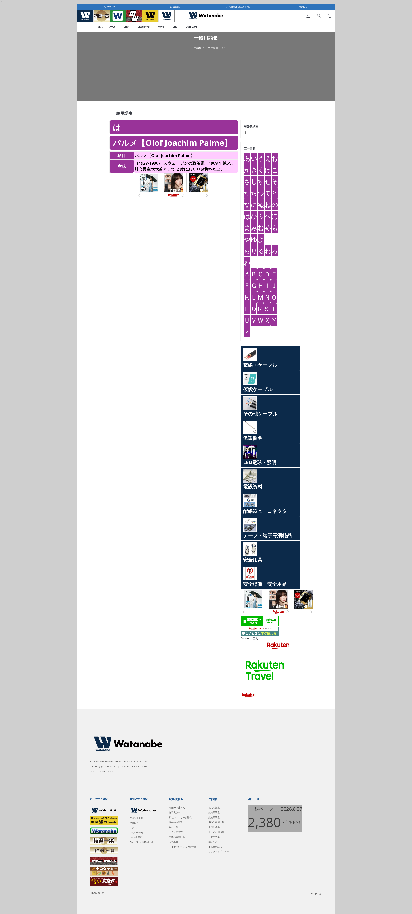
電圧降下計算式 (177, 807)
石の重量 (173, 841)
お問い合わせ (136, 832)
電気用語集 (214, 807)
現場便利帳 (144, 26)
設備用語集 (214, 817)
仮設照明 (252, 438)
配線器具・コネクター (267, 511)
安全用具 (252, 559)
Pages (112, 26)
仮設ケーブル (258, 389)
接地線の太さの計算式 (180, 817)
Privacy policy (97, 892)
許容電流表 (174, 812)
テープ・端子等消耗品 (267, 535)
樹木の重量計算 (177, 836)
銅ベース (173, 827)
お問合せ (303, 6)
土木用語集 (214, 827)
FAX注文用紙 (136, 837)
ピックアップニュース (219, 851)
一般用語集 (211, 48)
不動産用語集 (215, 846)
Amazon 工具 (249, 638)
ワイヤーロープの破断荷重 (182, 846)
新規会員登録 (174, 6)
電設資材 (252, 486)
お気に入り (135, 822)
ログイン (134, 827)
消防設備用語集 (216, 822)
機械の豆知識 (176, 822)
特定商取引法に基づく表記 (239, 6)
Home (99, 26)
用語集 (161, 26)
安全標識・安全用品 (265, 584)
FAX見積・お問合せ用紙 (142, 842)
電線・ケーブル (260, 365)
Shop (127, 26)
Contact (191, 26)
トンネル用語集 (216, 831)
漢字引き (212, 841)
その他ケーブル (260, 413)
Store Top (110, 6)
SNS (175, 26)
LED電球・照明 (259, 462)
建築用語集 (214, 812)
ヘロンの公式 (176, 831)
